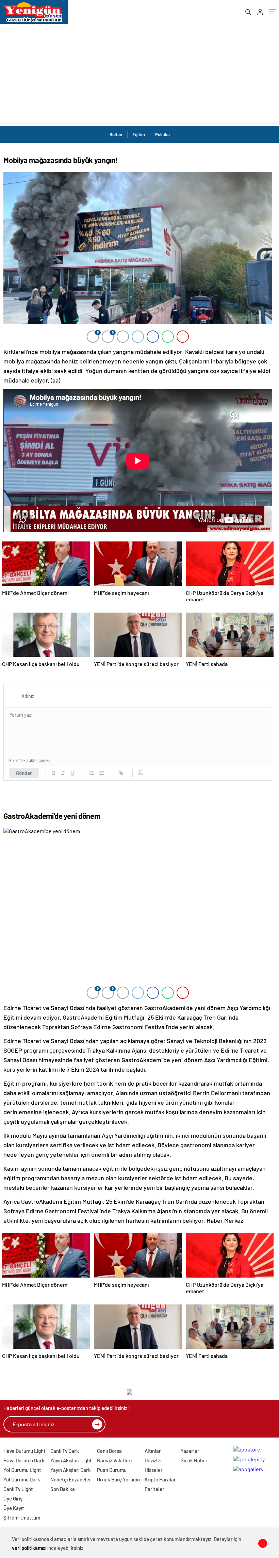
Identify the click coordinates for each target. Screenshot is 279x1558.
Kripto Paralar (160, 1479)
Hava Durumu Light (24, 1451)
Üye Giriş (12, 1498)
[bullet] (101, 773)
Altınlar (153, 1451)
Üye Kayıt (13, 1508)
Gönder (24, 773)
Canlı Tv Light (18, 1489)
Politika (162, 134)
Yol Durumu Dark (21, 1479)
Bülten (116, 134)
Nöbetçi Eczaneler (70, 1479)
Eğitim (138, 134)
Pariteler (154, 1489)
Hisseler (154, 1470)
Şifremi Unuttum (21, 1517)
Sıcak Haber (194, 1460)
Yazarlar (190, 1451)
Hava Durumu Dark (24, 1460)
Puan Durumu (112, 1470)
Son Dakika (62, 1489)
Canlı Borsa (109, 1451)
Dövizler (153, 1460)
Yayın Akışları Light (71, 1460)
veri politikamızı (29, 1548)
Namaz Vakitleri (114, 1460)
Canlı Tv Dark (64, 1451)
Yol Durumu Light (22, 1470)
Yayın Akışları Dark (70, 1470)
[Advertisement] (139, 75)
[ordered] (92, 773)
